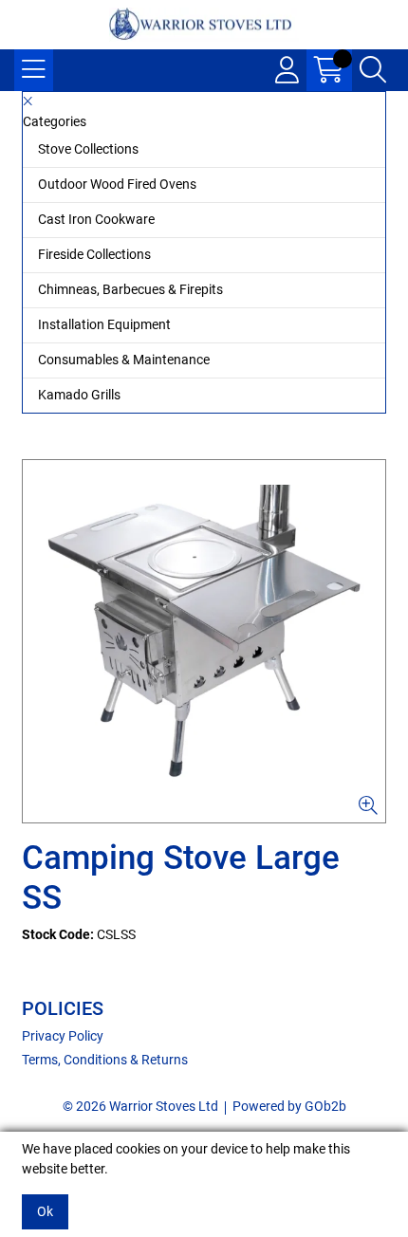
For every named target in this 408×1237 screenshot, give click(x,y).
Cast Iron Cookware (96, 219)
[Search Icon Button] (373, 70)
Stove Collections (88, 149)
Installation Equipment (104, 324)
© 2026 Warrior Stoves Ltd (140, 1106)
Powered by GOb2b (289, 1106)
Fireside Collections (94, 254)
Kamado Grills (79, 394)
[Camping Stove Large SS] (204, 641)
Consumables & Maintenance (124, 359)
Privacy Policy (62, 1035)
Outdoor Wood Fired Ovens (117, 184)
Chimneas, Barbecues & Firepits (130, 289)
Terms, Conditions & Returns (105, 1059)
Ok (45, 1211)
